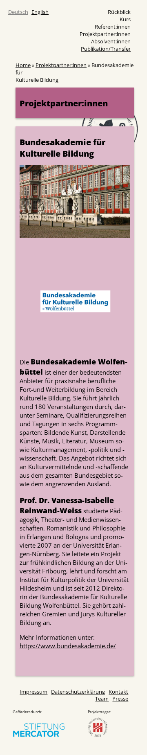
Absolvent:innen (111, 41)
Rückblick (119, 12)
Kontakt (118, 691)
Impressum (33, 691)
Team (102, 698)
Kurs (125, 19)
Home (23, 65)
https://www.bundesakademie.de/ (68, 646)
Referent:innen (113, 26)
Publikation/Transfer (106, 48)
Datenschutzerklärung (78, 691)
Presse (120, 698)
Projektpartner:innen (105, 34)
